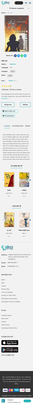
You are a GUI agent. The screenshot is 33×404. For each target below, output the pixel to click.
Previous (3, 180)
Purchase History (6, 315)
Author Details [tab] (17, 126)
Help (2, 283)
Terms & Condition (7, 292)
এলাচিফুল (24, 190)
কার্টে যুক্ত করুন (8, 105)
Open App (27, 401)
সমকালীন (10, 75)
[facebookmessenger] (18, 55)
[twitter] (25, 55)
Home (3, 13)
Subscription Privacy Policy (9, 298)
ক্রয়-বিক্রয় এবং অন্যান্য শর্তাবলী (8, 295)
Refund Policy (5, 325)
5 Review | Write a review (11, 89)
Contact (3, 322)
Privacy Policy (5, 289)
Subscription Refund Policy (9, 328)
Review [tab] (27, 126)
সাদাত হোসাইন (9, 233)
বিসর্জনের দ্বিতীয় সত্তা (24, 230)
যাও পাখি (9, 230)
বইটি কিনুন (25, 105)
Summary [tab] (7, 126)
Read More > (5, 98)
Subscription (19, 2)
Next (30, 180)
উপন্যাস (12, 71)
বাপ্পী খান (24, 233)
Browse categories (18, 8)
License (3, 286)
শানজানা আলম (9, 193)
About (3, 280)
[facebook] (15, 55)
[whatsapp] (21, 55)
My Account (4, 318)
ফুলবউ (8, 190)
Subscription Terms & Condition (10, 301)
